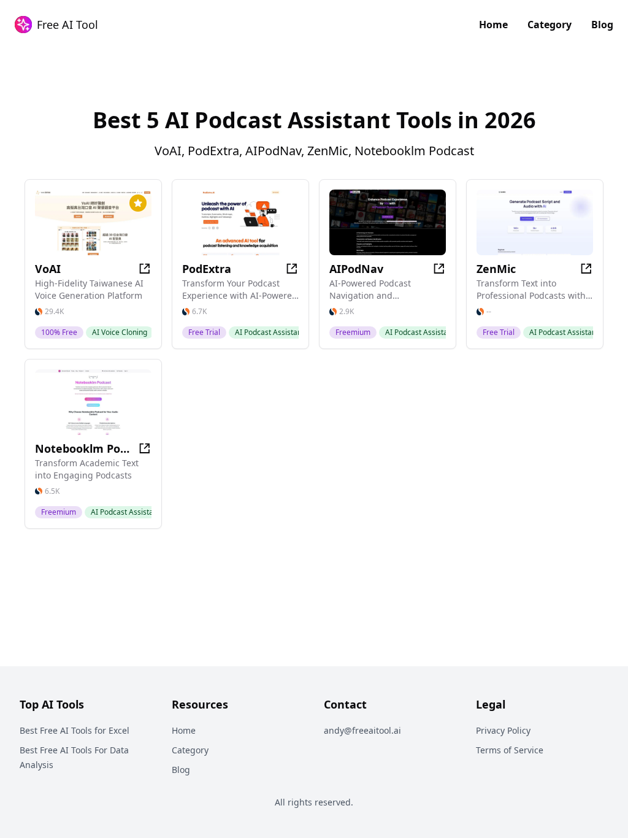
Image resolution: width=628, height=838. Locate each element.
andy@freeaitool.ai (362, 730)
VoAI (48, 268)
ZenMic (496, 268)
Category (549, 24)
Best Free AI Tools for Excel (74, 730)
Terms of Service (509, 750)
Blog (602, 24)
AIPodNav (356, 268)
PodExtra (206, 268)
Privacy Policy (503, 730)
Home (493, 24)
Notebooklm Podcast (82, 448)
